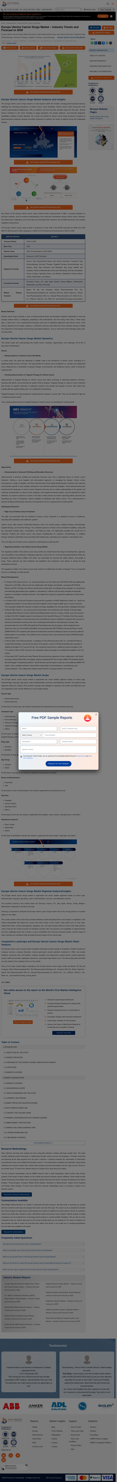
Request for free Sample (58, 764)
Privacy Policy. (81, 756)
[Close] (96, 714)
